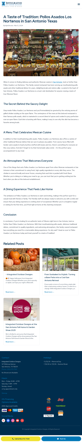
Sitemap (4, 393)
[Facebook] (8, 420)
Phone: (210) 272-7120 (9, 369)
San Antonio (57, 82)
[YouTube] (17, 420)
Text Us (63, 439)
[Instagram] (13, 420)
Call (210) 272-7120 (22, 439)
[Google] (3, 420)
